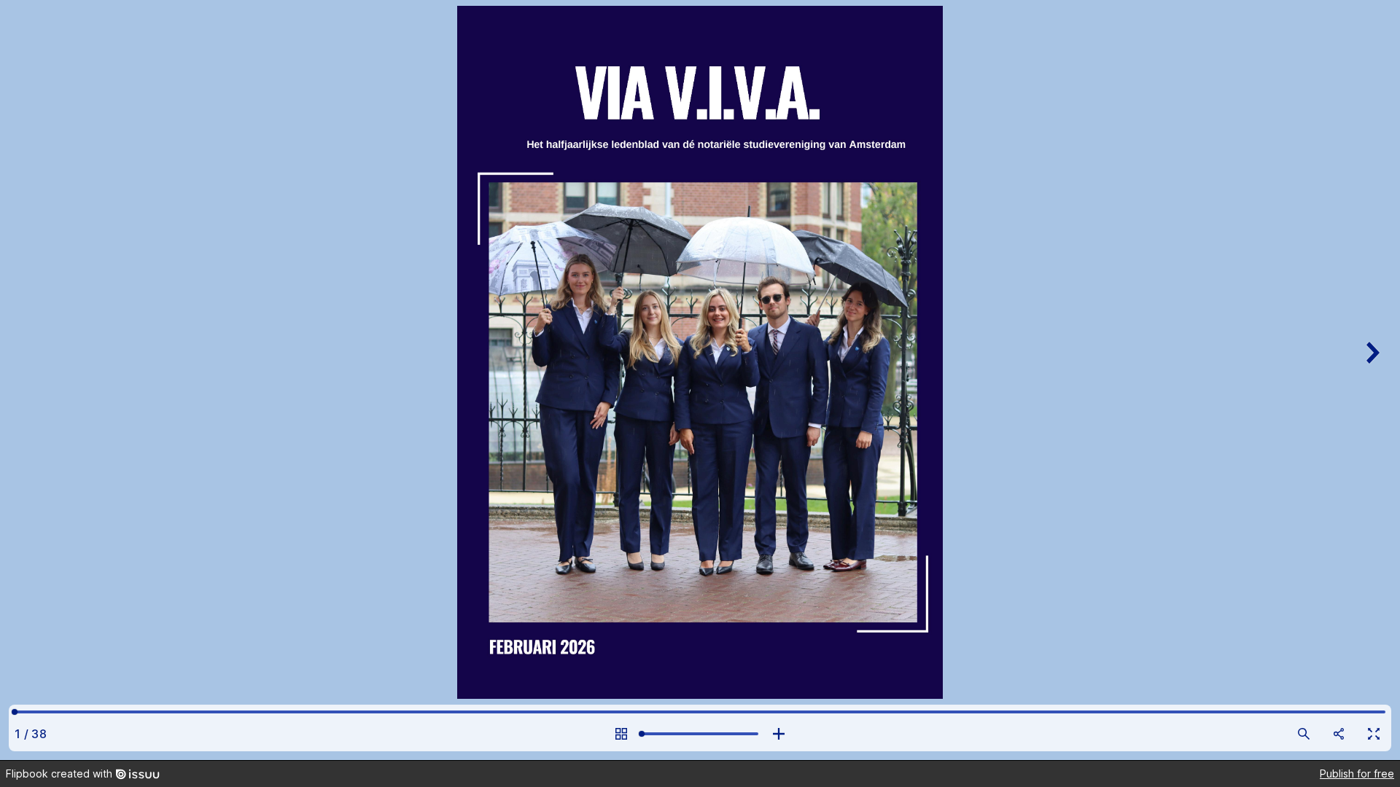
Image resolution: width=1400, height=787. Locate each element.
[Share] (1338, 733)
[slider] (700, 734)
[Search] (1303, 733)
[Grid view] (621, 733)
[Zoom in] (778, 733)
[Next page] (1371, 380)
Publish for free (1357, 773)
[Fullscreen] (1373, 733)
